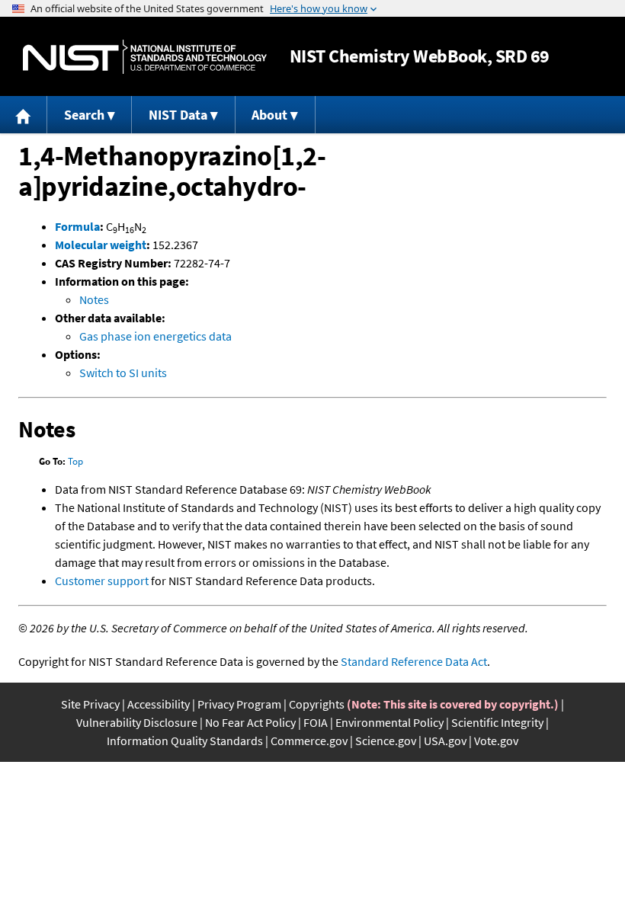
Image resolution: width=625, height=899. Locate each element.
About (269, 114)
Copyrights (317, 704)
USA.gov (445, 740)
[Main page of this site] (23, 114)
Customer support (102, 580)
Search (84, 114)
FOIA (315, 722)
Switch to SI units (123, 372)
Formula (77, 226)
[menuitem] (23, 114)
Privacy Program (239, 704)
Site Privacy (90, 704)
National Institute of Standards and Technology (145, 57)
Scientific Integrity (497, 722)
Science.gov (385, 740)
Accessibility (158, 704)
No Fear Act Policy (250, 722)
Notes (94, 299)
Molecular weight (100, 244)
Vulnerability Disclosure (136, 722)
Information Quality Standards (185, 740)
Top (75, 461)
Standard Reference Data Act (414, 661)
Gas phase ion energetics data (155, 336)
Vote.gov (496, 740)
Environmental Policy (389, 722)
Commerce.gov (309, 740)
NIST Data (178, 114)
